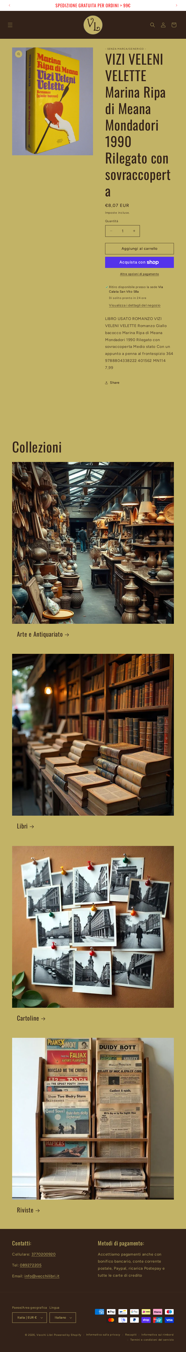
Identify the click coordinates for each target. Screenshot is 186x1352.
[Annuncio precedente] (9, 5)
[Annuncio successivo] (176, 5)
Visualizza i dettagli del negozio (135, 305)
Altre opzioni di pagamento (139, 274)
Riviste (25, 1210)
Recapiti (131, 1334)
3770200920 (43, 1254)
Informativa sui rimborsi (157, 1334)
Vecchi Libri (45, 1334)
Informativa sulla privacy (103, 1334)
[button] (10, 25)
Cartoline (28, 1018)
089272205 (30, 1265)
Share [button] (115, 383)
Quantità (111, 221)
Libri (22, 826)
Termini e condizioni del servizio (152, 1339)
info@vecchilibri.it (41, 1276)
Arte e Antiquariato (40, 634)
